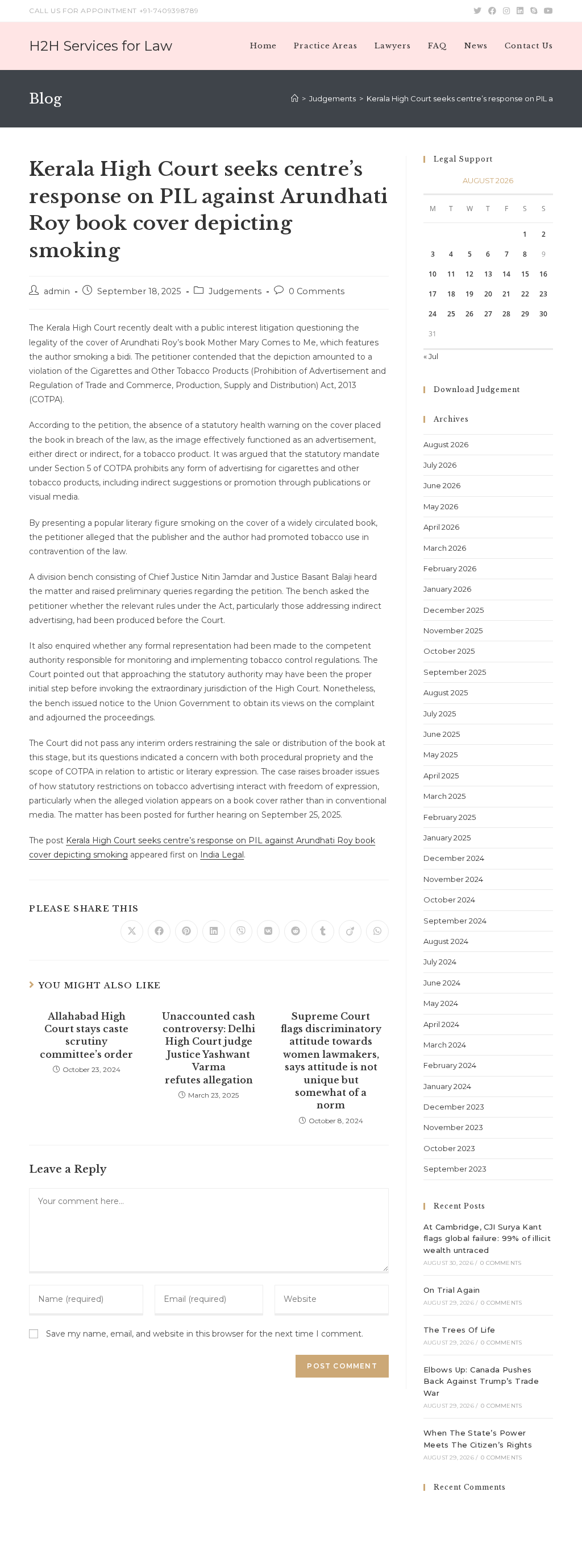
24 (432, 314)
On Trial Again (451, 1289)
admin (57, 291)
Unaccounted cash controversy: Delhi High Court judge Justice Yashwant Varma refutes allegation (208, 1048)
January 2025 (447, 837)
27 (488, 314)
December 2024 (453, 858)
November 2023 (453, 1127)
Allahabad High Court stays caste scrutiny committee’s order (86, 1035)
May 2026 (440, 506)
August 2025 (445, 692)
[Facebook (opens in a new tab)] (492, 11)
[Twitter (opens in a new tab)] (477, 11)
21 (506, 294)
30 (543, 314)
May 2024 (440, 1003)
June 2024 (441, 982)
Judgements (235, 291)
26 (469, 314)
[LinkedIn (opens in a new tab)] (520, 11)
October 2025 (449, 650)
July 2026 (439, 464)
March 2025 (444, 796)
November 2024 (453, 879)
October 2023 (449, 1148)
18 (451, 294)
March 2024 (444, 1044)
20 (488, 294)
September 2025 (454, 672)
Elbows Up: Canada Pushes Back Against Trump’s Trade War (481, 1381)
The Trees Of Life (459, 1329)
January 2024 (447, 1086)
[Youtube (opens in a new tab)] (547, 11)
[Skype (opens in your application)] (534, 11)
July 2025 (439, 713)
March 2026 (444, 548)
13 (488, 274)
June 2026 (441, 485)
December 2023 (453, 1106)
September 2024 (455, 920)
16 (543, 274)
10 (432, 274)
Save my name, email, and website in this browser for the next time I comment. (204, 1334)
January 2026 (447, 588)
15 (525, 274)
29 (525, 314)
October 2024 (449, 899)
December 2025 (453, 610)
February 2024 (449, 1065)
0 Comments (316, 291)
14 (506, 274)
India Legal (222, 855)
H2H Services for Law (100, 46)
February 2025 (449, 817)
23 (543, 294)
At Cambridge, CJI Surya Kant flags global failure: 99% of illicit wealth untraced (487, 1238)
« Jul (430, 356)
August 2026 (445, 444)
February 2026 (449, 568)
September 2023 (455, 1168)
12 (469, 274)
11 (451, 274)
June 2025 (441, 734)
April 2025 (441, 775)
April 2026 (441, 526)
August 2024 (445, 941)
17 (432, 294)
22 (525, 294)
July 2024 (439, 961)
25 (451, 314)
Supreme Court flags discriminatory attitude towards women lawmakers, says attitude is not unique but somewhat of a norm (331, 1061)
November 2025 (453, 630)
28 (506, 314)
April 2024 (441, 1024)
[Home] (294, 98)
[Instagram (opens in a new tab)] (506, 11)
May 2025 (440, 754)
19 (469, 294)
